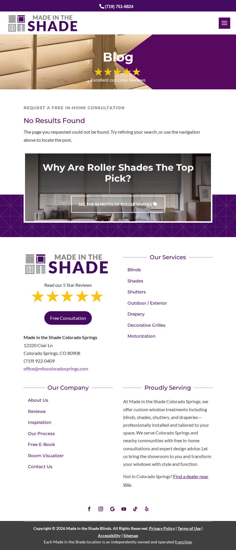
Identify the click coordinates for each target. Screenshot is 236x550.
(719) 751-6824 (119, 6)
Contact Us (40, 466)
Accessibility (109, 535)
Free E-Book (41, 444)
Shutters (136, 292)
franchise (183, 541)
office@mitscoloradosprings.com (56, 368)
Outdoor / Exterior (147, 303)
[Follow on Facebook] (89, 509)
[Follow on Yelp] (146, 509)
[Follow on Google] (112, 509)
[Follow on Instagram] (100, 509)
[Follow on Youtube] (123, 509)
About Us (38, 400)
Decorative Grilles (146, 325)
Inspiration (39, 422)
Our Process (41, 433)
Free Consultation (68, 318)
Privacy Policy (162, 528)
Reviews (37, 411)
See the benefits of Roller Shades (115, 204)
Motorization (141, 336)
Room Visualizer (46, 455)
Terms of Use (189, 528)
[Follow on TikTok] (135, 509)
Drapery (135, 314)
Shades (135, 281)
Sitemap (130, 535)
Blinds (134, 269)
